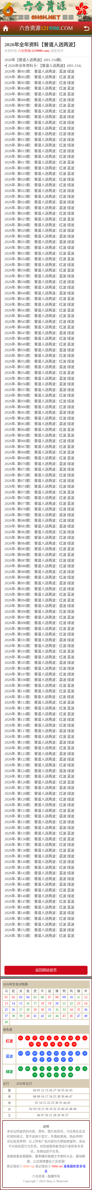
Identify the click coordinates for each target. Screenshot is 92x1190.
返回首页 (5, 28)
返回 (86, 28)
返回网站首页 (46, 970)
